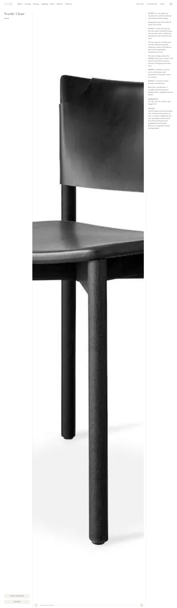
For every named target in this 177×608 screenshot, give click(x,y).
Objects (59, 4)
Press (162, 4)
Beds (52, 4)
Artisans (140, 4)
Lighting (44, 4)
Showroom (152, 4)
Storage (36, 4)
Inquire (17, 601)
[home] (8, 4)
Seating (28, 4)
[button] (142, 605)
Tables (20, 4)
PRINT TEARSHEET (17, 596)
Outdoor (68, 4)
